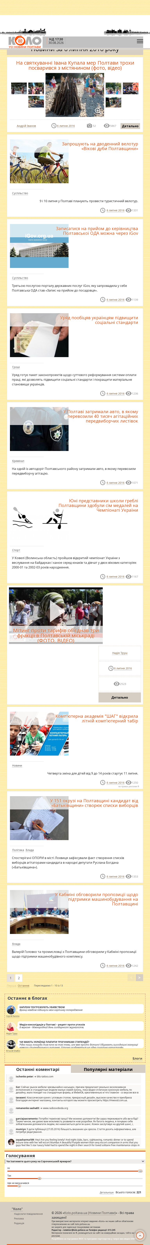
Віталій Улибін (13, 1050)
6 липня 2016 (66, 126)
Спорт (16, 550)
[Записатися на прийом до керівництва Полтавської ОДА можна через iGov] (39, 245)
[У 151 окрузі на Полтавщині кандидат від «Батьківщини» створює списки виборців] (39, 818)
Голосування (20, 1155)
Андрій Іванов (26, 126)
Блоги (137, 1058)
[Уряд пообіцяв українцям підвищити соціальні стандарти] (39, 335)
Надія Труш (120, 653)
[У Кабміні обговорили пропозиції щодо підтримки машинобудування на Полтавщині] (39, 912)
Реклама (19, 1218)
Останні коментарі (37, 1069)
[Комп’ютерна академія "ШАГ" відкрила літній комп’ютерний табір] (39, 733)
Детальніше (107, 1192)
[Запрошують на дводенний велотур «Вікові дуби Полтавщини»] (39, 161)
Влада (30, 850)
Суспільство (20, 193)
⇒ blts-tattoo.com (34, 1076)
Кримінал (18, 461)
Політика (18, 850)
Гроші (16, 367)
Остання (23, 985)
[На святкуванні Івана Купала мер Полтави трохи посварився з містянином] (36, 88)
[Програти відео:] (56, 615)
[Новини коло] (25, 42)
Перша (11, 985)
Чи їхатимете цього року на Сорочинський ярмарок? (38, 1161)
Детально (130, 126)
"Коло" (17, 1209)
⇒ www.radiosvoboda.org (42, 1108)
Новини (17, 765)
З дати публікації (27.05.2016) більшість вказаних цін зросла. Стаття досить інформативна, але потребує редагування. (76, 1131)
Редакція (19, 1223)
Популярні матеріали (108, 1069)
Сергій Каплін (12, 1016)
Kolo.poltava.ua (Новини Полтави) (90, 1213)
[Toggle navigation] (140, 40)
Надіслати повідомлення (28, 1214)
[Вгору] (140, 1235)
